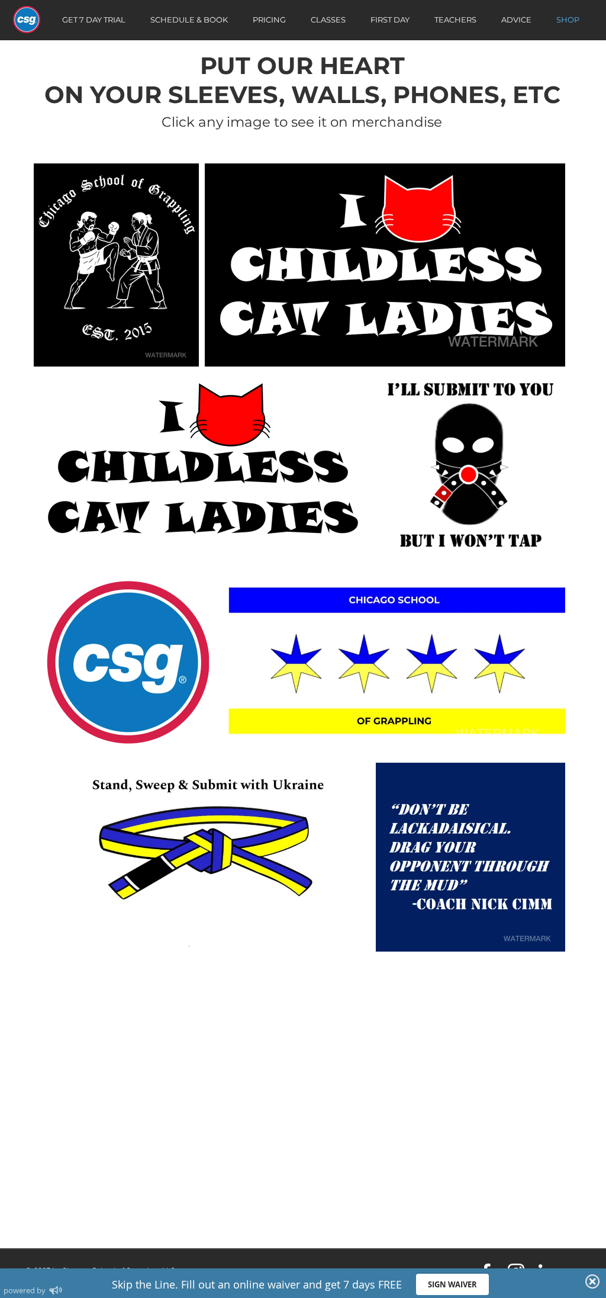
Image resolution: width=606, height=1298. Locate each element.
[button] (116, 265)
